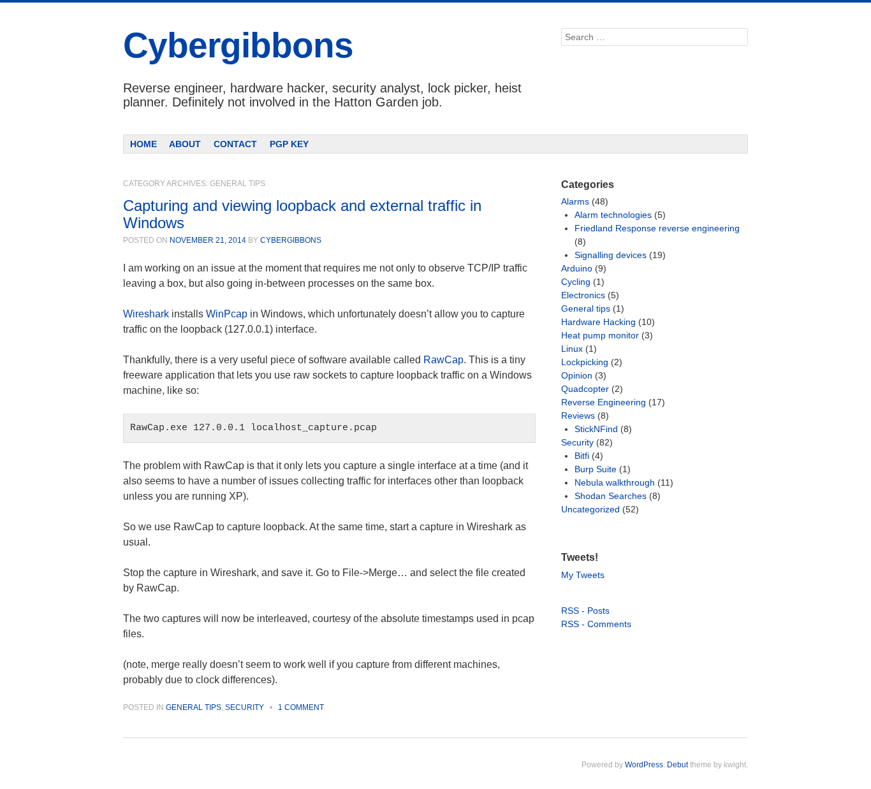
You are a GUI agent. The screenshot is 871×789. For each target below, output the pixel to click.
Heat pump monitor (600, 335)
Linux (572, 349)
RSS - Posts (585, 610)
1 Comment (301, 707)
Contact (235, 144)
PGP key (289, 144)
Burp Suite (596, 469)
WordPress (644, 764)
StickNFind (596, 429)
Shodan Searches (611, 496)
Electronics (583, 295)
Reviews (578, 415)
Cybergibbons (238, 45)
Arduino (576, 268)
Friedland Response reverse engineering (657, 228)
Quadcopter (585, 389)
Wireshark (146, 313)
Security (244, 707)
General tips (193, 707)
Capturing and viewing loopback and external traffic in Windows (302, 214)
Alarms (575, 201)
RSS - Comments (596, 624)
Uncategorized (590, 509)
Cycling (575, 282)
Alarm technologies (613, 215)
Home (143, 144)
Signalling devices (611, 255)
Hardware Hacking (598, 322)
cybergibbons (290, 240)
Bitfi (582, 456)
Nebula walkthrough (615, 482)
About (185, 144)
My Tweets (582, 575)
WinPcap (226, 313)
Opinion (576, 375)
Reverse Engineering (603, 402)
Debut (677, 764)
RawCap (443, 359)
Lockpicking (584, 362)
